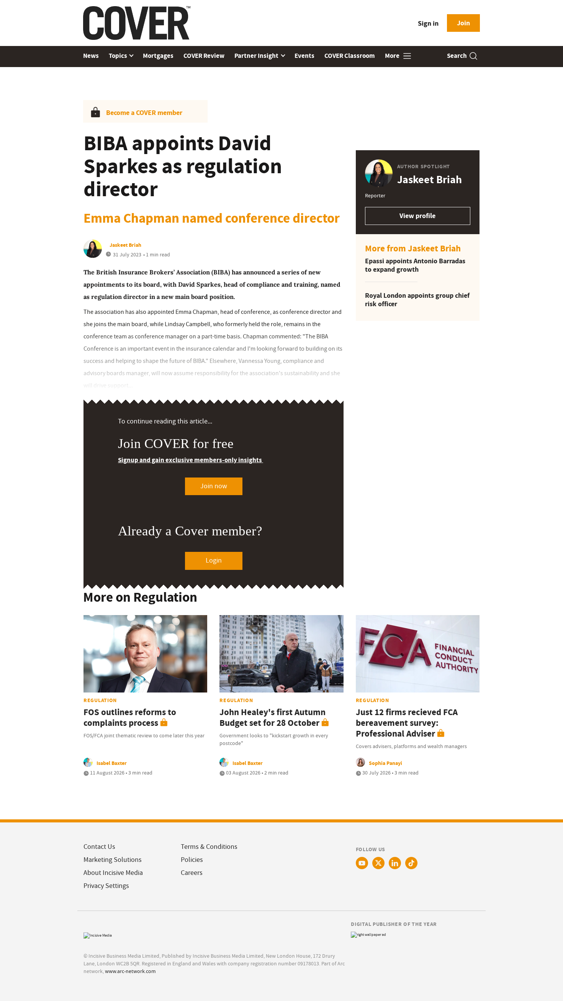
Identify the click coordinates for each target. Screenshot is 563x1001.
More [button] (393, 55)
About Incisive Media (113, 872)
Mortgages (158, 55)
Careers (192, 872)
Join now (213, 486)
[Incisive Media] (97, 934)
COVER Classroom (349, 55)
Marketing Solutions (112, 859)
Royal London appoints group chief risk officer (417, 300)
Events (304, 55)
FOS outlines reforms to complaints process (129, 717)
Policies (192, 859)
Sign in (428, 23)
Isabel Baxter (112, 763)
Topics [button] (118, 55)
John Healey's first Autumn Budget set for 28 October (272, 717)
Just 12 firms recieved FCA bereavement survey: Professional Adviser (407, 723)
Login (214, 560)
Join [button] (463, 23)
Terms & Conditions (209, 846)
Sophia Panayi (385, 763)
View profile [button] (417, 215)
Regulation (100, 700)
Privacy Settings (106, 885)
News (91, 55)
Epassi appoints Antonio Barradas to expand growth (415, 265)
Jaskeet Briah (125, 245)
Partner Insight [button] (257, 55)
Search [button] (457, 55)
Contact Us (99, 846)
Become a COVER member (144, 112)
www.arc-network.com (130, 971)
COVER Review (203, 55)
